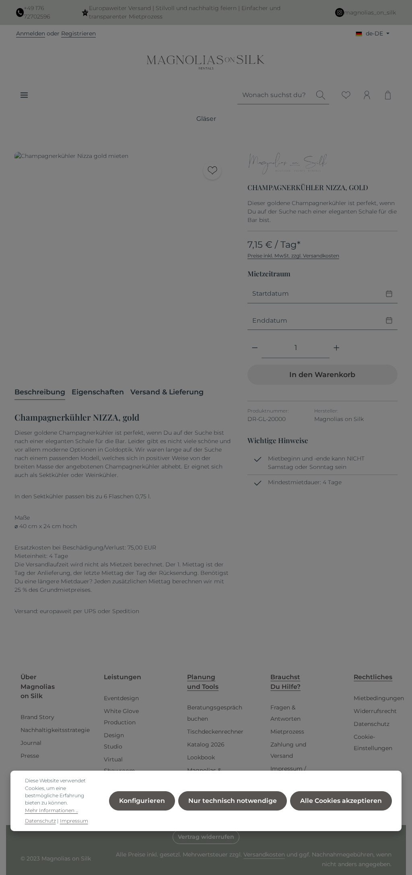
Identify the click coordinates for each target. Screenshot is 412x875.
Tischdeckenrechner (215, 731)
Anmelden (30, 33)
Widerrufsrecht (375, 711)
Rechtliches (373, 677)
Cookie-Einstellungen (373, 742)
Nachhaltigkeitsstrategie (55, 730)
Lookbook (201, 757)
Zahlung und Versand (288, 750)
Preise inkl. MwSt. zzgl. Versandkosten (293, 256)
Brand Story (37, 717)
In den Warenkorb (322, 374)
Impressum (74, 821)
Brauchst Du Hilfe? (285, 681)
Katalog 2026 (206, 744)
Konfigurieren (142, 801)
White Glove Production (121, 716)
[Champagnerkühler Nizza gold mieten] (122, 260)
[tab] (39, 392)
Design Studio (114, 741)
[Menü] (24, 95)
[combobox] (275, 95)
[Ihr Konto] (367, 95)
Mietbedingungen (379, 698)
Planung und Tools (202, 681)
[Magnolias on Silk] (287, 164)
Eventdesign (121, 698)
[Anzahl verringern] (254, 348)
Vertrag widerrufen (206, 836)
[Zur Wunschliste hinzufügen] (212, 171)
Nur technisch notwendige (232, 801)
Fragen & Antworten (285, 713)
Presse (30, 755)
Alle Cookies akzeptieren (341, 801)
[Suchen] (320, 95)
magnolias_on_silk (370, 12)
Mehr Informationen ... (51, 810)
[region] (122, 260)
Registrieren (78, 33)
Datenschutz (371, 724)
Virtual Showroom (119, 765)
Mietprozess (287, 731)
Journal (31, 742)
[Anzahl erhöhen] (336, 348)
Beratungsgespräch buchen (214, 713)
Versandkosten (264, 854)
